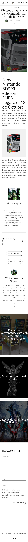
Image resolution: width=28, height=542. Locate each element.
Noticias (17, 23)
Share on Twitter (15, 261)
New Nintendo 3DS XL (9, 238)
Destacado (11, 23)
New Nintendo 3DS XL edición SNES (12, 241)
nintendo (5, 243)
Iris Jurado (14, 342)
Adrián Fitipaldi (15, 20)
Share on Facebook (15, 253)
